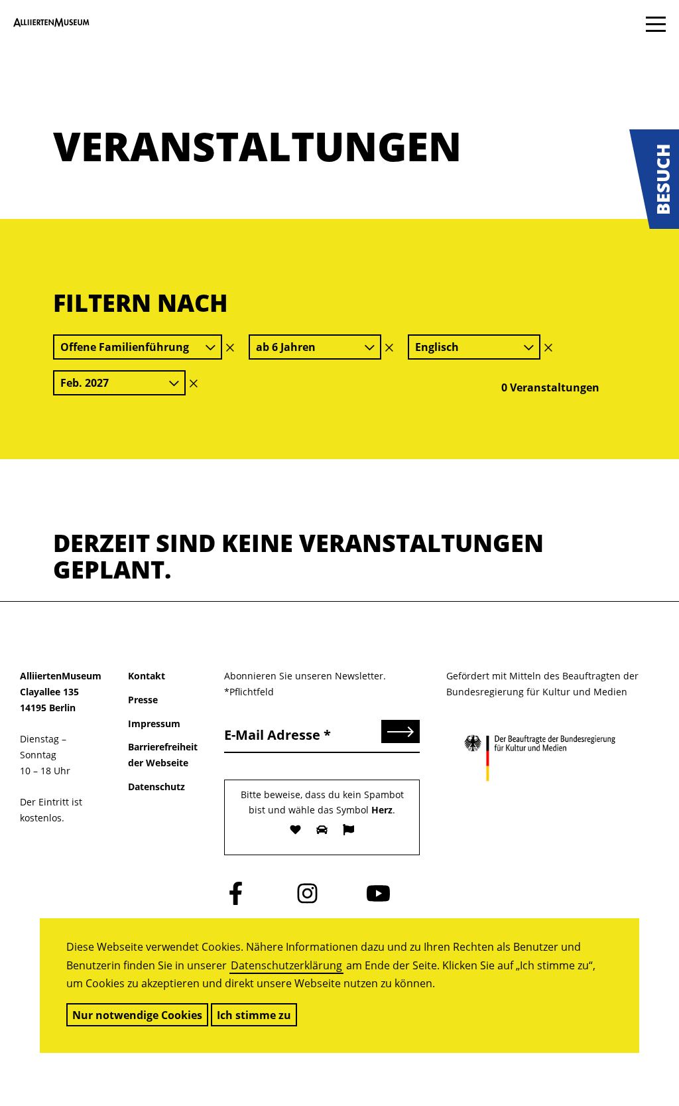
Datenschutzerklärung (286, 965)
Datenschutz (156, 786)
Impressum (154, 723)
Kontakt (146, 675)
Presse (143, 699)
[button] (654, 179)
